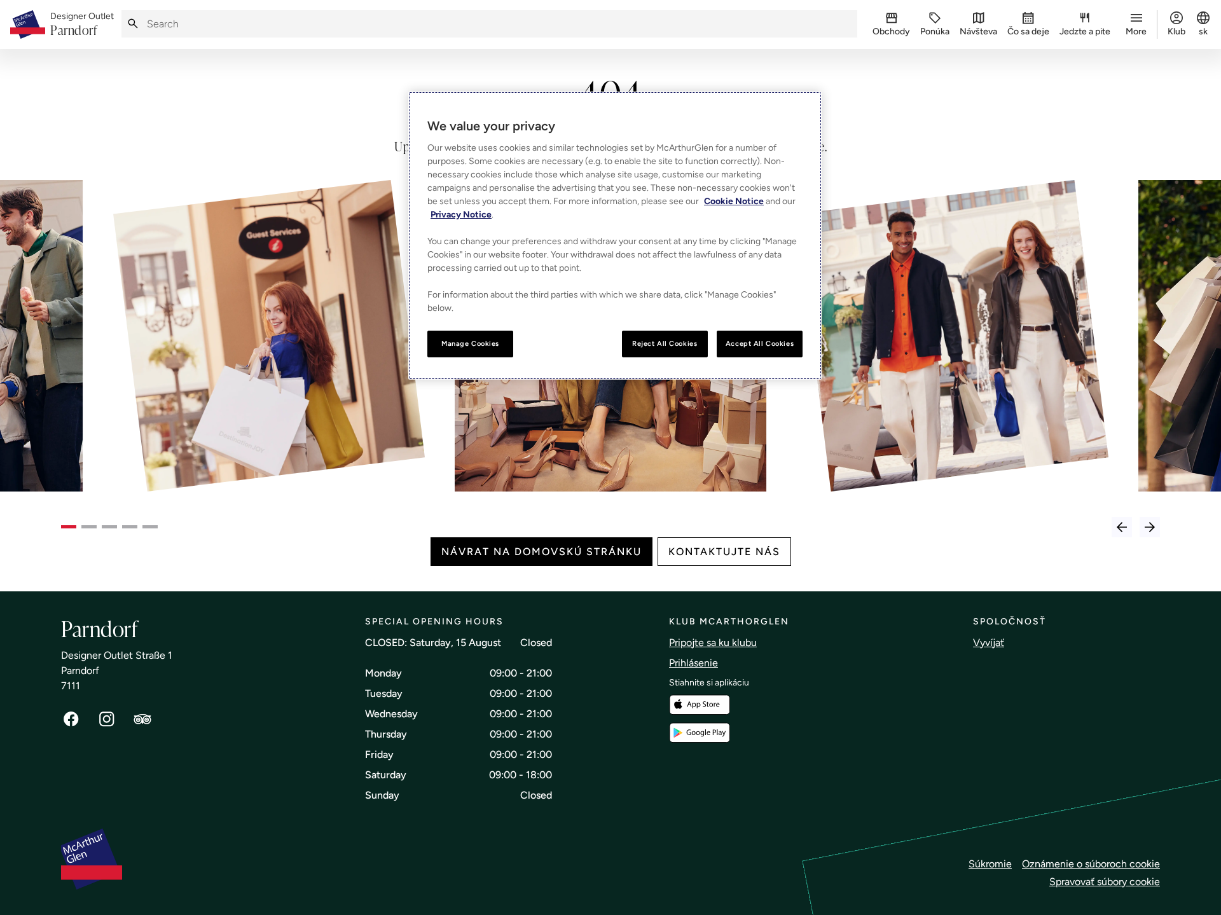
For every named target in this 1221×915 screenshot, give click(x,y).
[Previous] (1122, 527)
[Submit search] (133, 24)
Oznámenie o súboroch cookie (1091, 864)
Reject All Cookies (664, 343)
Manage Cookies (470, 343)
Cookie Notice (734, 201)
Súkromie (990, 864)
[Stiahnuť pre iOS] (699, 704)
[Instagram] (107, 719)
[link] (82, 25)
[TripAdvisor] (142, 719)
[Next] (1150, 527)
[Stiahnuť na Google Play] (699, 732)
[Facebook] (71, 719)
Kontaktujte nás (724, 552)
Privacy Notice (461, 214)
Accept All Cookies (760, 343)
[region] (615, 236)
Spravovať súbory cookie (1104, 882)
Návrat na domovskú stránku (541, 552)
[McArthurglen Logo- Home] (27, 24)
